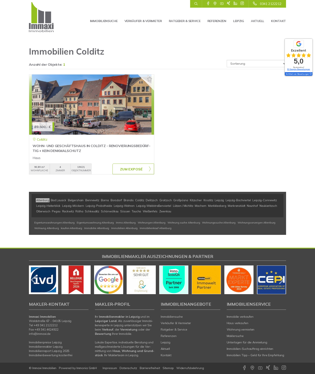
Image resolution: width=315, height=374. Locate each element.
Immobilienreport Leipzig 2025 (49, 351)
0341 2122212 (271, 4)
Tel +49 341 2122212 (43, 325)
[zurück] (34, 279)
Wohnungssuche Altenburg (219, 222)
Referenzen (216, 21)
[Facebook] (208, 3)
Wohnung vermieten (241, 329)
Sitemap (168, 368)
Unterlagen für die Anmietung (247, 342)
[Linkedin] (235, 3)
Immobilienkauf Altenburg (155, 228)
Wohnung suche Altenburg (184, 222)
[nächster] (281, 279)
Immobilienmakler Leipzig (46, 347)
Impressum (110, 368)
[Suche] (196, 4)
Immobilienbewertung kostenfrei (50, 355)
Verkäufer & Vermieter (143, 21)
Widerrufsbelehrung (190, 368)
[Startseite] (47, 17)
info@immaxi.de (40, 334)
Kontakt (278, 21)
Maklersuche (235, 336)
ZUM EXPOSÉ (131, 169)
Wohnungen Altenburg (151, 222)
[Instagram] (242, 3)
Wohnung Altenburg (46, 228)
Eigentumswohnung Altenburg (95, 222)
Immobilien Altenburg (124, 228)
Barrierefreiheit (150, 368)
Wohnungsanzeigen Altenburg (256, 222)
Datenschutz (128, 368)
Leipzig (238, 21)
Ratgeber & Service (185, 21)
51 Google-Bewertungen (298, 69)
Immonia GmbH (86, 368)
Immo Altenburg (126, 222)
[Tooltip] (310, 74)
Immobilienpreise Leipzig (45, 342)
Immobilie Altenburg (96, 228)
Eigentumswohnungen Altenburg (54, 222)
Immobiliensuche (104, 21)
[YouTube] (222, 3)
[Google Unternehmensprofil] (215, 3)
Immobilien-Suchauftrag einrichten (250, 349)
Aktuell (257, 21)
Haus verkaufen (237, 323)
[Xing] (228, 3)
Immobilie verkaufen (240, 317)
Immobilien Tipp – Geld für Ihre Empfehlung (255, 355)
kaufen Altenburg (71, 228)
